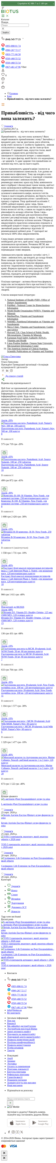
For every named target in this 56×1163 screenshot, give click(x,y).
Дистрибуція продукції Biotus (22, 1029)
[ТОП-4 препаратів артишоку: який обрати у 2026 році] (28, 962)
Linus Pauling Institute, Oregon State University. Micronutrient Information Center (30, 344)
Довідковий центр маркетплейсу (23, 1037)
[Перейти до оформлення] (3, 79)
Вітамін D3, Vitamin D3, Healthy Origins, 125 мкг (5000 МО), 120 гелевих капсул (25, 619)
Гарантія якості (14, 1077)
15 (2, 623)
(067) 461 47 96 (13, 67)
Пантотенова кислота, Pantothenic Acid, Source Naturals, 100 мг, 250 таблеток (24, 466)
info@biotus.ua (14, 1010)
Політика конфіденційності (21, 1042)
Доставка (12, 1063)
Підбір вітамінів (15, 1047)
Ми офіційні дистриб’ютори (21, 1026)
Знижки (11, 1061)
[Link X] (21, 1133)
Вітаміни (15, 899)
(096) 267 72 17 (13, 50)
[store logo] (10, 12)
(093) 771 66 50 (13, 54)
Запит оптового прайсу (19, 1031)
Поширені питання (17, 1080)
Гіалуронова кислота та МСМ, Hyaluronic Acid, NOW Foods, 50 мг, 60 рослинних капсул (25, 655)
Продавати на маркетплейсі (21, 1034)
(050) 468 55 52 (13, 58)
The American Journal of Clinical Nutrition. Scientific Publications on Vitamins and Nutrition (30, 350)
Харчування (17, 903)
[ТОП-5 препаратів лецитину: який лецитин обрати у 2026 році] (28, 838)
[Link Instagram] (13, 1133)
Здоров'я (15, 886)
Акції (10, 1058)
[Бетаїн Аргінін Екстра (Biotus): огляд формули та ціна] (28, 816)
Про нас (11, 1020)
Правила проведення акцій (21, 1039)
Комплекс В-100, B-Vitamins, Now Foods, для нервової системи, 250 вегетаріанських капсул (24, 502)
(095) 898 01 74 (13, 46)
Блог (9, 96)
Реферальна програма (18, 1074)
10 (2, 470)
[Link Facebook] (9, 1133)
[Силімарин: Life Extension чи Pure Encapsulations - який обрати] (28, 859)
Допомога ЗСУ (19, 907)
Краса (14, 890)
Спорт (14, 894)
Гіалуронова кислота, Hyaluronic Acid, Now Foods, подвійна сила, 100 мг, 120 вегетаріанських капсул (27, 691)
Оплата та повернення (18, 1066)
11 (2, 695)
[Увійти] (3, 71)
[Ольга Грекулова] (11, 356)
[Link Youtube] (18, 1133)
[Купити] (4, 452)
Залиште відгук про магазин (21, 1082)
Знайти (5, 32)
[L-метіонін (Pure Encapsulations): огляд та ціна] (28, 799)
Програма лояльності (18, 1069)
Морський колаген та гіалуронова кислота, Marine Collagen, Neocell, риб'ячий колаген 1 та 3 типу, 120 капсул (27, 768)
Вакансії (11, 1023)
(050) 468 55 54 (13, 63)
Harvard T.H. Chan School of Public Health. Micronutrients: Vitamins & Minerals (28, 333)
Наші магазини (15, 1085)
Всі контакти (13, 1013)
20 (2, 773)
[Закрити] (4, 1153)
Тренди (11, 1050)
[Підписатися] (10, 1103)
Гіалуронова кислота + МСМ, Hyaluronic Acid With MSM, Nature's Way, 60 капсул (27, 728)
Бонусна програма (16, 1072)
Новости (15, 911)
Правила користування (19, 1045)
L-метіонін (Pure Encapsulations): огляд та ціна (24, 924)
